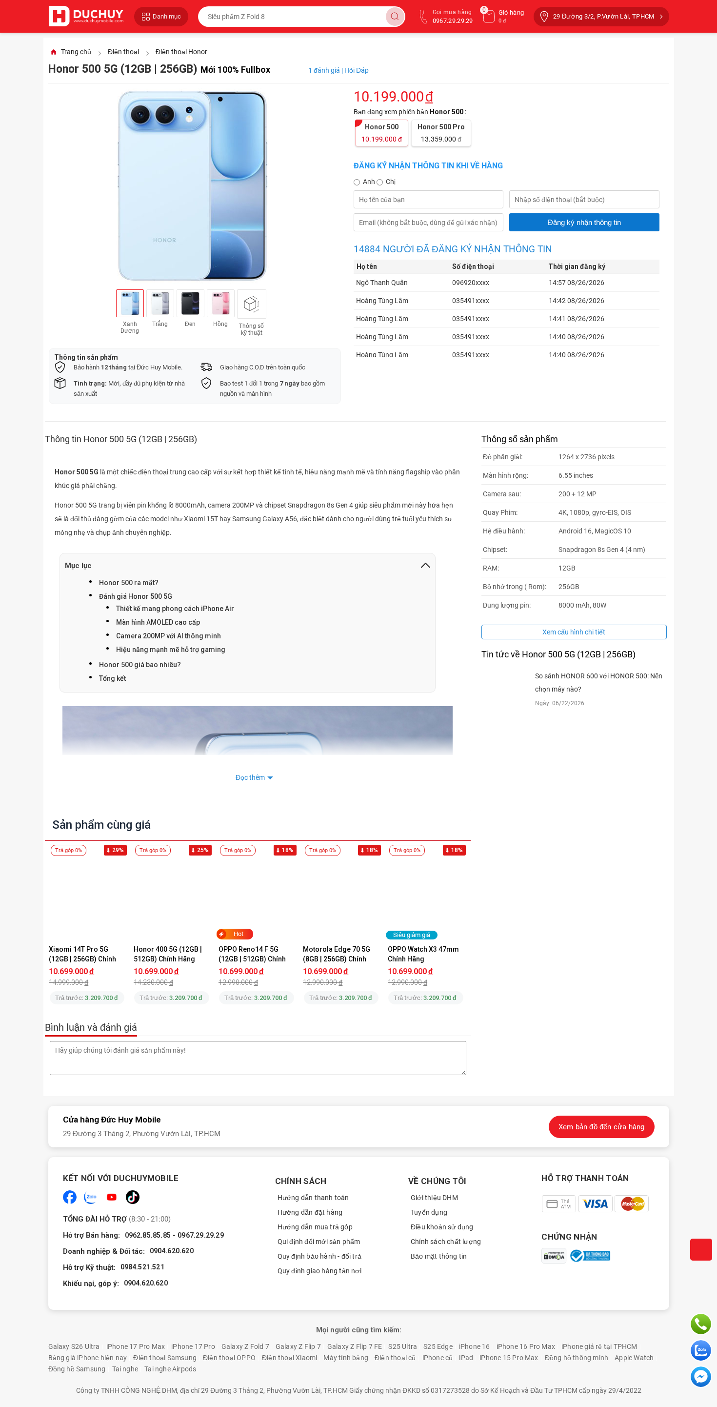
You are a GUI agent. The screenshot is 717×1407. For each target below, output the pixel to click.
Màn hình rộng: (505, 475)
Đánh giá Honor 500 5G (135, 596)
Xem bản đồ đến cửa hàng (601, 1126)
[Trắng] (160, 303)
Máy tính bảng (345, 1358)
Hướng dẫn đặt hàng (310, 1212)
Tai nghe (125, 1369)
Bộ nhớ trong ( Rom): (514, 587)
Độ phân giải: (502, 457)
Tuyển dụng (429, 1212)
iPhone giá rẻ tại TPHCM (599, 1346)
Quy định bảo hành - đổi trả (319, 1256)
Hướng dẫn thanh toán (313, 1198)
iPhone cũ (437, 1358)
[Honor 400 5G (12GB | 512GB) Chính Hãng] (171, 897)
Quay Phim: (500, 512)
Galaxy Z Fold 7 (245, 1346)
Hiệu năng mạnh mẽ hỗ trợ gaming (170, 649)
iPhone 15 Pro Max (508, 1358)
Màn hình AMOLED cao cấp (158, 622)
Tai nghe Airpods (170, 1369)
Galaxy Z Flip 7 (298, 1346)
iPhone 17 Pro (193, 1346)
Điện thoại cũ (395, 1358)
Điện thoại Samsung (165, 1358)
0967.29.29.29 (201, 1235)
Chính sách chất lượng (446, 1241)
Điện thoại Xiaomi (289, 1358)
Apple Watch (634, 1358)
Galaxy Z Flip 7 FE (354, 1346)
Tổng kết (112, 678)
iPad (466, 1358)
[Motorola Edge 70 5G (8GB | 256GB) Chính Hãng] (341, 897)
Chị (391, 181)
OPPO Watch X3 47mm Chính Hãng (424, 954)
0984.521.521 (142, 1267)
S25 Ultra (402, 1346)
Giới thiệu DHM (434, 1198)
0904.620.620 (172, 1251)
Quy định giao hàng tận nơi (319, 1271)
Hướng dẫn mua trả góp (315, 1227)
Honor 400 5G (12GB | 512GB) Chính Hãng (168, 954)
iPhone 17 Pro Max (135, 1346)
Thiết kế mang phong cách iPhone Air (175, 608)
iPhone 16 (474, 1346)
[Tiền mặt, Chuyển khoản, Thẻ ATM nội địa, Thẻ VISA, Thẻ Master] (594, 1203)
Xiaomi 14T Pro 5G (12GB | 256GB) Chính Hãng (83, 954)
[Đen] (190, 303)
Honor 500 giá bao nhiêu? (140, 665)
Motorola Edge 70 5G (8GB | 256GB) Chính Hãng (337, 954)
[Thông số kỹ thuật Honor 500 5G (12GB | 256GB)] (251, 304)
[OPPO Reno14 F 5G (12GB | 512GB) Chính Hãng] (256, 897)
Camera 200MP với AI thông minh (168, 636)
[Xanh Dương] (130, 303)
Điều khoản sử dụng (442, 1227)
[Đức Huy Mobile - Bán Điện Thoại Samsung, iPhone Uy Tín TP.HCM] (86, 16)
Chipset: (495, 549)
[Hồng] (221, 303)
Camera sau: (502, 494)
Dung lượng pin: (507, 605)
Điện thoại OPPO (229, 1358)
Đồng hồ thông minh (577, 1358)
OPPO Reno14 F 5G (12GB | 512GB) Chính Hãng (253, 954)
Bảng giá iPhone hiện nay (87, 1358)
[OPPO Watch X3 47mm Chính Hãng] (425, 897)
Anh (370, 181)
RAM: (491, 568)
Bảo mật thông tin (439, 1256)
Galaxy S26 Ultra (74, 1346)
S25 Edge (438, 1346)
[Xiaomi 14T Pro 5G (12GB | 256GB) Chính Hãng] (87, 897)
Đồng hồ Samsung (77, 1369)
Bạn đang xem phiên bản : (411, 112)
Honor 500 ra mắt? (129, 583)
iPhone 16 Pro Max (526, 1346)
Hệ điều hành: (504, 531)
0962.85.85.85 (148, 1235)
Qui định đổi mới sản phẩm (319, 1241)
